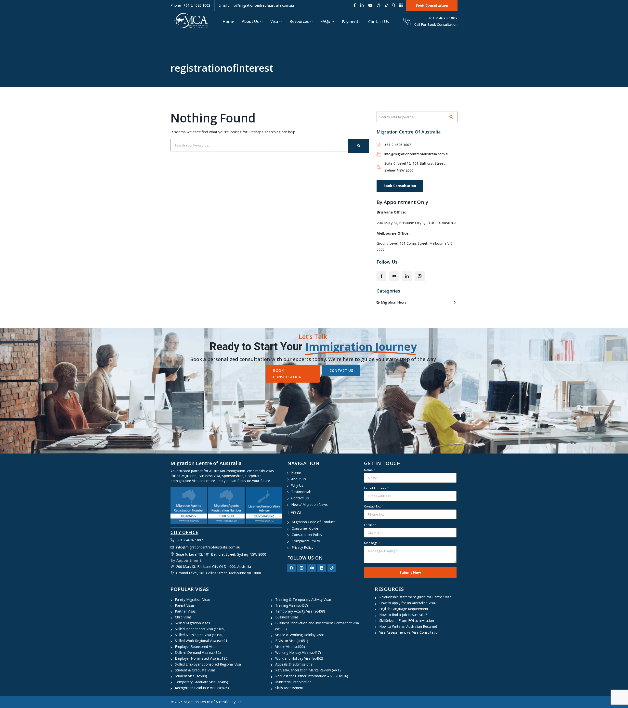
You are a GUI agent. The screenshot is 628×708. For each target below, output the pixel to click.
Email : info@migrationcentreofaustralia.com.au (256, 5)
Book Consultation (399, 185)
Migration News (393, 302)
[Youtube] (311, 568)
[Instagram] (301, 568)
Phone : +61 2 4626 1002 (190, 5)
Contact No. (373, 506)
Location (370, 524)
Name (369, 470)
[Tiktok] (331, 568)
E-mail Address (376, 488)
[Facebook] (291, 568)
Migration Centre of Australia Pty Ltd (212, 701)
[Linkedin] (321, 568)
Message (372, 543)
